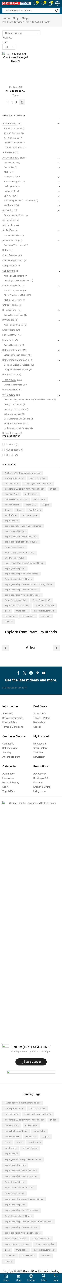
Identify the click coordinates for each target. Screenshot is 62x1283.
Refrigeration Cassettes (15, 423)
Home (6, 18)
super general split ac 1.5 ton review (21, 574)
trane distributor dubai (44, 611)
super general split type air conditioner (22, 595)
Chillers (7, 172)
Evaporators (8, 329)
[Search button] (56, 10)
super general (11, 520)
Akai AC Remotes (12, 133)
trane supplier (28, 616)
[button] (5, 648)
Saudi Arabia (35, 510)
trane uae (45, 616)
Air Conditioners (10, 157)
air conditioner (11, 483)
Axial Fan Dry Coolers (13, 325)
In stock (12, 444)
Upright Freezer (10, 433)
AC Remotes (9, 123)
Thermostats (9, 379)
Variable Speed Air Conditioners (18, 200)
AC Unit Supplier (37, 478)
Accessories (9, 152)
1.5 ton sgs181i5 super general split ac (22, 473)
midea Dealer (31, 494)
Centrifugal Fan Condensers (16, 280)
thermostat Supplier (45, 605)
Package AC (15, 87)
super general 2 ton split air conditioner (23, 526)
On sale (12, 455)
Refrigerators (9, 374)
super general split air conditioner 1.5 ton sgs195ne (28, 584)
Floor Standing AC (12, 181)
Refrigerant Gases (11, 350)
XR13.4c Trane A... (15, 90)
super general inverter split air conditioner (24, 563)
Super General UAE (41, 600)
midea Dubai (39, 499)
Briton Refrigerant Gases (15, 355)
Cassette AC (9, 162)
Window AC (9, 205)
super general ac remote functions (21, 536)
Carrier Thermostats (13, 385)
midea (53, 489)
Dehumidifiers (9, 310)
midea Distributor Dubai (16, 499)
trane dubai (10, 616)
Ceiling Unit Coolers (13, 404)
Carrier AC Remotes (13, 142)
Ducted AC (9, 176)
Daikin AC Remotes (13, 147)
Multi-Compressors (13, 300)
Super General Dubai (14, 558)
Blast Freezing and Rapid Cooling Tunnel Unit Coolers (28, 399)
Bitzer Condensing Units (15, 295)
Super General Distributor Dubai (19, 552)
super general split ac (15, 568)
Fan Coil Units (9, 335)
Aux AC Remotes (11, 138)
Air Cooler (7, 210)
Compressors (9, 265)
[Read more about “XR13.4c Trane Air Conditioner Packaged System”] (22, 102)
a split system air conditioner (38, 483)
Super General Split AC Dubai (18, 579)
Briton (5, 250)
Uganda (8, 621)
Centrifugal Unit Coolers (15, 409)
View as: (7, 37)
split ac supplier (30, 515)
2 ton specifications (14, 478)
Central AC (9, 167)
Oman (7, 510)
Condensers (8, 270)
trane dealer (21, 611)
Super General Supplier (15, 600)
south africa (10, 515)
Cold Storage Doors (12, 260)
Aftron (31, 647)
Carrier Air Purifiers (12, 235)
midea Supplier (12, 505)
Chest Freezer (9, 255)
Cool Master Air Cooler (14, 215)
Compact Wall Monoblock (16, 369)
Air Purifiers (8, 230)
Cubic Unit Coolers (12, 414)
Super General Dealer (14, 547)
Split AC (7, 196)
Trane (16, 95)
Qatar (19, 510)
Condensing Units (11, 285)
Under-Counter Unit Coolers (16, 428)
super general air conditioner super (21, 542)
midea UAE (31, 505)
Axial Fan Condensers (14, 276)
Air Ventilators (9, 240)
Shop (16, 18)
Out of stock (14, 449)
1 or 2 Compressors (13, 290)
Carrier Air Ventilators (13, 245)
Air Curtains (8, 220)
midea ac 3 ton (12, 494)
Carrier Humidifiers (12, 345)
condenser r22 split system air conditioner (24, 489)
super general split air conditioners (21, 589)
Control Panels (10, 305)
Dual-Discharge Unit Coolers (17, 419)
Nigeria (46, 505)
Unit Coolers (8, 394)
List (4, 42)
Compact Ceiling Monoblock (17, 365)
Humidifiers (8, 340)
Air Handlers (8, 225)
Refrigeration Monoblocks (15, 360)
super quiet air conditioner (17, 605)
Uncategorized (9, 389)
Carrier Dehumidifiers (13, 315)
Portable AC (9, 191)
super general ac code (15, 531)
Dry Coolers (8, 319)
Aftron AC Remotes (13, 128)
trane (7, 611)
